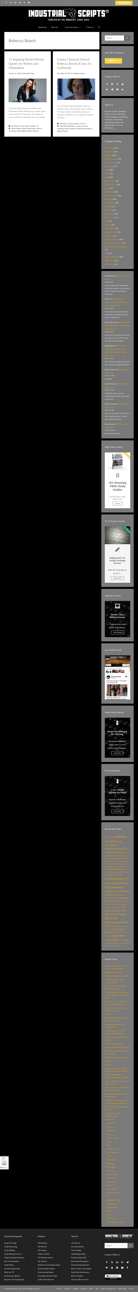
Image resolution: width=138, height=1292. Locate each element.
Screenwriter (114, 875)
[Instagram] (11, 3)
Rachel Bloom (22, 131)
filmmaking (121, 864)
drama (67, 128)
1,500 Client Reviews (46, 1280)
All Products (42, 1243)
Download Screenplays (80, 1261)
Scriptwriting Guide (78, 1258)
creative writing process (113, 858)
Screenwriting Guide (12, 1269)
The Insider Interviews (113, 243)
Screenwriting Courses (46, 1269)
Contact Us (109, 1065)
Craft (81, 123)
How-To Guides (111, 196)
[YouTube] (122, 84)
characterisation (116, 848)
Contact (131, 1289)
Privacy (59, 1289)
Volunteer (84, 1289)
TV (38, 126)
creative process (123, 855)
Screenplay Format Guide (47, 1276)
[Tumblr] (127, 1267)
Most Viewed (110, 217)
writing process (114, 946)
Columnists (109, 166)
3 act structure (109, 837)
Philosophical (110, 228)
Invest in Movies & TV (80, 1280)
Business (108, 155)
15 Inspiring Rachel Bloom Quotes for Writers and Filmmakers (26, 64)
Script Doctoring (10, 1247)
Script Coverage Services (114, 1044)
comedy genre (112, 855)
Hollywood (109, 192)
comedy (78, 126)
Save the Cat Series (112, 239)
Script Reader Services (113, 972)
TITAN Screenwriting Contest (116, 247)
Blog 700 (54, 27)
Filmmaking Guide (78, 1254)
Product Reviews (111, 232)
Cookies (75, 1289)
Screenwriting (117, 878)
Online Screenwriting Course (116, 1057)
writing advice (114, 943)
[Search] (127, 38)
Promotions (109, 236)
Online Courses (43, 1254)
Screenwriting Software (80, 1265)
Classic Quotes (25, 126)
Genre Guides (76, 1250)
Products (108, 1014)
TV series (120, 932)
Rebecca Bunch (33, 131)
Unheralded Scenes (112, 257)
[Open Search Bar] (99, 27)
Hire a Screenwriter (11, 1261)
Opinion (108, 225)
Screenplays (112, 872)
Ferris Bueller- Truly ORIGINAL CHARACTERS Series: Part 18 (117, 325)
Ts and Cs (67, 1289)
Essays (107, 174)
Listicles (33, 126)
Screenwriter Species (12, 1276)
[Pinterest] (29, 3)
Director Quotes (114, 861)
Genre (107, 188)
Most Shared (109, 214)
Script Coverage (10, 1243)
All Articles (15, 126)
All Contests (42, 1261)
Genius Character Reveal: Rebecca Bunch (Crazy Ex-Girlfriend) (74, 64)
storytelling (117, 907)
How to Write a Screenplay (81, 1269)
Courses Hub (122, 1289)
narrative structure (115, 869)
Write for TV (109, 1061)
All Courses (42, 1250)
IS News (108, 207)
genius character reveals (112, 866)
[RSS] (24, 3)
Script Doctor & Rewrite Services (117, 1047)
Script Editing (9, 1250)
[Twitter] (112, 84)
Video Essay (109, 261)
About (91, 1289)
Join (97, 1289)
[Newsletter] (20, 3)
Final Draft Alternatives (80, 1272)
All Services (42, 1247)
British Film (109, 152)
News (107, 221)
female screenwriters (29, 128)
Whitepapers (109, 264)
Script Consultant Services (14, 1258)
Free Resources (110, 185)
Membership (42, 27)
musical (79, 128)
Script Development (117, 901)
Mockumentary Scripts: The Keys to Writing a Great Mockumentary (116, 302)
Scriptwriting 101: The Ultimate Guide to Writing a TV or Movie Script (117, 995)
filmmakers (112, 864)
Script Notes (9, 1265)
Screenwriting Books (46, 1272)
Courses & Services (71, 27)
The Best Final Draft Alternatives (117, 976)
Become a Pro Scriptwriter (14, 1280)
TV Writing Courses (45, 1258)
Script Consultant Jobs (107, 1289)
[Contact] (122, 1267)
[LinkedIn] (15, 3)
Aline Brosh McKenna (67, 126)
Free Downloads (77, 1247)
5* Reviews (90, 27)
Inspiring (108, 199)
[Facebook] (6, 3)
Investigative (110, 203)
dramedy (72, 128)
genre (123, 866)
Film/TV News (110, 181)
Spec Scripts (117, 904)
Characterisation (73, 123)
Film (106, 177)
